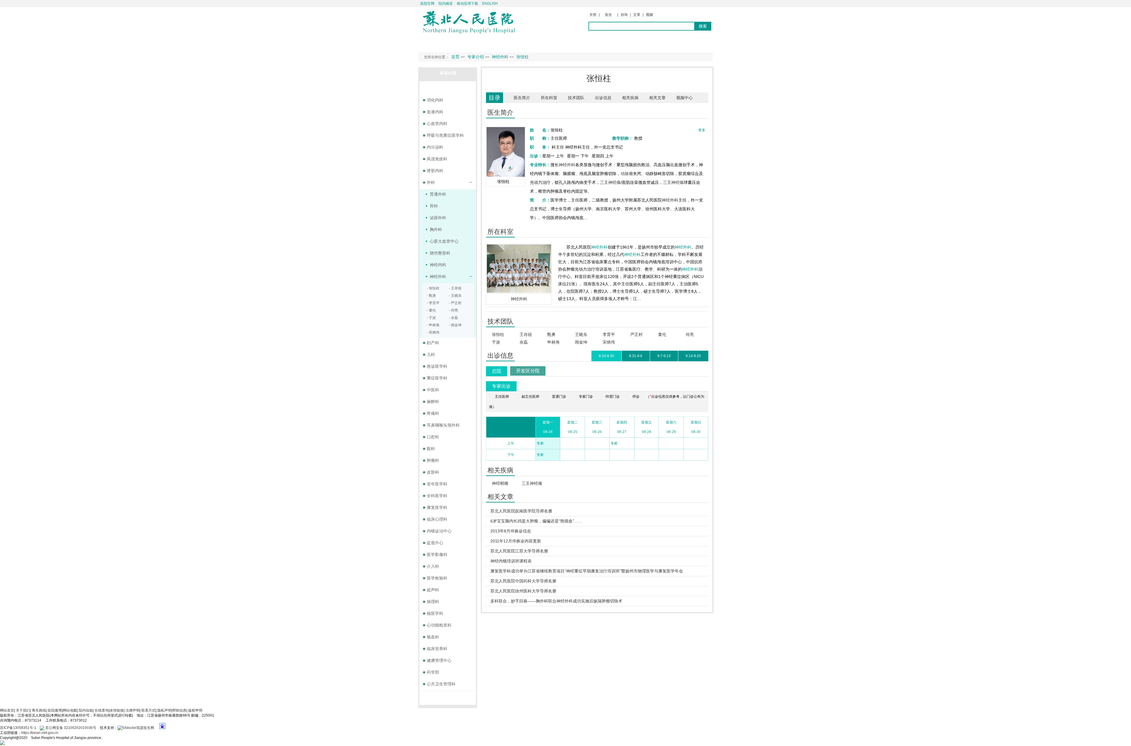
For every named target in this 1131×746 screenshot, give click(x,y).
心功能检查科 (439, 625)
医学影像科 (437, 554)
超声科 (433, 589)
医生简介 (522, 97)
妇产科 (433, 342)
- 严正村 (455, 303)
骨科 (434, 206)
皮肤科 (433, 472)
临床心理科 (437, 519)
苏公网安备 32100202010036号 (70, 728)
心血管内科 (437, 123)
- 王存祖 (455, 288)
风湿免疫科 (437, 158)
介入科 (433, 566)
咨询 (624, 15)
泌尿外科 (438, 217)
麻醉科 (433, 401)
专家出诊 (501, 386)
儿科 (431, 354)
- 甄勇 (431, 296)
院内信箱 (86, 710)
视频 (649, 15)
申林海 (553, 342)
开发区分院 (528, 370)
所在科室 (549, 97)
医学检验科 (437, 578)
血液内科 (435, 111)
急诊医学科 (437, 366)
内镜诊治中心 (439, 531)
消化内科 (435, 100)
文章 (636, 15)
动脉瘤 (627, 173)
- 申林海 (433, 325)
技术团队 (576, 97)
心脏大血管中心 (444, 241)
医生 (608, 15)
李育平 (609, 334)
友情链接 (117, 710)
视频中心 (684, 97)
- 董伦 (431, 310)
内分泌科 (435, 147)
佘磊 (524, 342)
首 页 (429, 43)
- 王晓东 (455, 296)
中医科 (433, 389)
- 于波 (431, 318)
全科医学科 (437, 495)
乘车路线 (39, 710)
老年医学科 (437, 484)
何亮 (690, 334)
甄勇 (551, 334)
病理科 (433, 601)
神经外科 (567, 164)
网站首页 (7, 710)
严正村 (636, 334)
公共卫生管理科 (441, 684)
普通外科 (438, 194)
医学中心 (448, 696)
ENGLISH (490, 3)
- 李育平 (433, 303)
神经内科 (438, 264)
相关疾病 (630, 97)
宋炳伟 (609, 342)
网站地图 (70, 710)
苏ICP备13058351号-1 (18, 728)
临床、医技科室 (448, 86)
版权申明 (195, 710)
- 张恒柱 (433, 288)
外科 (431, 182)
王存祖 (526, 334)
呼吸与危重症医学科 (445, 135)
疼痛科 (433, 413)
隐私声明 (164, 710)
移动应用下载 (467, 3)
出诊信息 (603, 97)
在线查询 (102, 710)
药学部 (433, 672)
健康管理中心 (439, 660)
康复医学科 (437, 507)
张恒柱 (498, 334)
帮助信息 (179, 710)
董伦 (662, 334)
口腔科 (433, 436)
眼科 (431, 448)
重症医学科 (437, 378)
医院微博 (55, 710)
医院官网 (427, 3)
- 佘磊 (453, 318)
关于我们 (23, 710)
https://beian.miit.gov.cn (39, 733)
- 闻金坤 (455, 325)
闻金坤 (581, 342)
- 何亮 (453, 310)
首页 (455, 56)
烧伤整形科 (440, 253)
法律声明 (132, 710)
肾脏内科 (435, 170)
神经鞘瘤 (500, 483)
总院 (496, 371)
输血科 (433, 637)
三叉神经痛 (610, 182)
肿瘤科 (433, 460)
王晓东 (581, 334)
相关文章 (657, 97)
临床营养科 (437, 648)
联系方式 (148, 710)
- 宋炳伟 (433, 332)
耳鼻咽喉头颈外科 (443, 425)
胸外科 (436, 229)
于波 (496, 342)
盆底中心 (435, 542)
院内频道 (446, 3)
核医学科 (435, 613)
